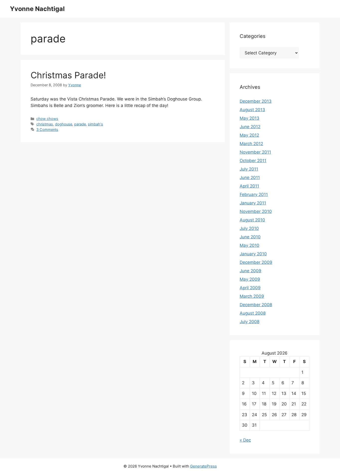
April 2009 (250, 287)
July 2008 (249, 321)
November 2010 (256, 211)
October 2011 (253, 160)
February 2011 (254, 194)
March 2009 (252, 296)
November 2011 (255, 152)
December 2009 (256, 262)
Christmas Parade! (68, 75)
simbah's (95, 124)
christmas (44, 124)
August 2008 (253, 313)
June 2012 (250, 126)
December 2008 (256, 304)
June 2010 (250, 236)
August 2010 (252, 219)
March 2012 (251, 143)
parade (80, 124)
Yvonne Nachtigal (37, 8)
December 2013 (256, 101)
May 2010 (249, 245)
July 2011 (249, 169)
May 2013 (249, 118)
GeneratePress (203, 466)
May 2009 (250, 279)
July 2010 (249, 228)
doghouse (63, 124)
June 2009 (250, 270)
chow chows (47, 118)
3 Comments (47, 129)
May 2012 (249, 135)
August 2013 (252, 109)
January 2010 (253, 253)
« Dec (245, 440)
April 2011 (249, 186)
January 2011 (253, 202)
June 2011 (250, 177)
